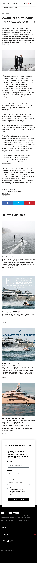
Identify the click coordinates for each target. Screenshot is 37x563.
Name (9, 461)
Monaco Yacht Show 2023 (11, 363)
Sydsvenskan (19, 191)
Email (9, 470)
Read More (5, 271)
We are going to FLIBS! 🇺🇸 (11, 312)
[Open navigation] (4, 3)
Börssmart (6, 193)
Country (10, 479)
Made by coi (33, 551)
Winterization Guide (9, 257)
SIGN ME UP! (18, 500)
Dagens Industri (8, 191)
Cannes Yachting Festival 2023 (13, 418)
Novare (4, 196)
